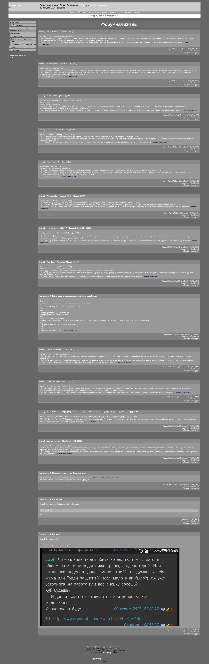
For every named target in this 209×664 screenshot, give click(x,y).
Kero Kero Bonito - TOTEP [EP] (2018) (62, 350)
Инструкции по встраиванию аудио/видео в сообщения (74, 296)
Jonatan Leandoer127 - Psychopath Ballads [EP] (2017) (69, 228)
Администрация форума (112, 647)
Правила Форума (101, 12)
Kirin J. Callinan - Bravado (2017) (60, 382)
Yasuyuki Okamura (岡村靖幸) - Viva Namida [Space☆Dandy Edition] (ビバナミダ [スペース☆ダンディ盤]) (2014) (93, 412)
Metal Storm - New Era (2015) (59, 162)
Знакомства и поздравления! (22, 39)
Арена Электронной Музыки (20, 28)
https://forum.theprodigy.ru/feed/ (105, 478)
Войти (81, 5)
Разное (12, 47)
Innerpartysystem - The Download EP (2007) (64, 441)
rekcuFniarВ (194, 51)
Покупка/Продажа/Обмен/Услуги (23, 44)
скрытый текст (48, 510)
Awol (42, 545)
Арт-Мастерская (17, 36)
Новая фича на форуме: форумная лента (69, 473)
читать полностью (70, 76)
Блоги (13, 42)
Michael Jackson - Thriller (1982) (60, 32)
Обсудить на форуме (191, 53)
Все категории (15, 50)
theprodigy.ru (108, 653)
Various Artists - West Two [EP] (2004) (62, 64)
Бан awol (56, 534)
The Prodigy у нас (16, 25)
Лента (84, 12)
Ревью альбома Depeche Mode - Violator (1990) (66, 196)
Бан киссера (57, 499)
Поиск (90, 12)
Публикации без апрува (18, 55)
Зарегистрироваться (99, 5)
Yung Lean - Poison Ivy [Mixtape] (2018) (63, 262)
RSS (11, 57)
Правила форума (94, 647)
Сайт (79, 12)
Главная (72, 12)
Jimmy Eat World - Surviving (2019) (61, 130)
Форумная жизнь (16, 30)
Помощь (113, 12)
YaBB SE (118, 649)
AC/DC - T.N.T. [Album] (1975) (59, 96)
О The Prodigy (14, 22)
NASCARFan (176, 49)
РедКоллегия (16, 33)
